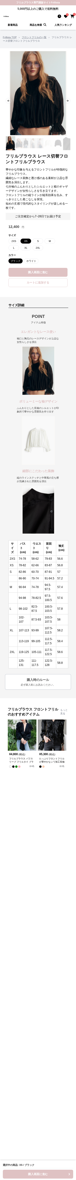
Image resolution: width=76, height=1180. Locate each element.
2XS (13, 241)
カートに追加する (38, 282)
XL (25, 247)
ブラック (16, 261)
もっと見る (64, 711)
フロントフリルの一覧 (34, 37)
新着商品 (13, 24)
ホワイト (31, 261)
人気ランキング (63, 24)
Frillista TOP (10, 37)
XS (25, 241)
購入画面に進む (38, 272)
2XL (38, 247)
